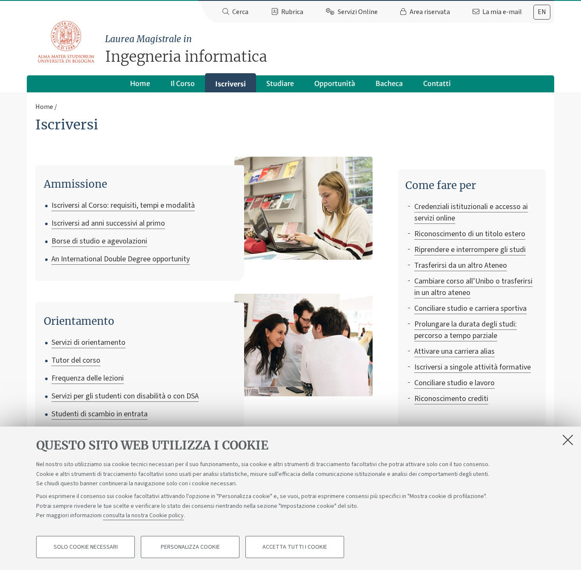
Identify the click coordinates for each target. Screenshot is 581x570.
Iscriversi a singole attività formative (472, 367)
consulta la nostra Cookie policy (143, 515)
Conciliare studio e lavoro (454, 383)
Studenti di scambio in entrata (99, 414)
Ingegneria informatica (186, 50)
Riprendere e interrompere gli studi (470, 249)
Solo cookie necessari (86, 547)
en (542, 12)
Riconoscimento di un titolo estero (469, 234)
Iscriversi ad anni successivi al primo (108, 223)
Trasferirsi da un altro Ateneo (460, 265)
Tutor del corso (75, 360)
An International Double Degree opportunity (120, 259)
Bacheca (389, 83)
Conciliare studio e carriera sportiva (470, 308)
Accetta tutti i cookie (294, 547)
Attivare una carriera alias (454, 351)
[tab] (541, 12)
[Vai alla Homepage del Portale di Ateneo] (66, 42)
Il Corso (183, 83)
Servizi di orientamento (88, 342)
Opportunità (334, 83)
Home (140, 83)
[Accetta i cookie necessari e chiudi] (568, 440)
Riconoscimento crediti (451, 398)
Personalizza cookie (190, 547)
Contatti (437, 83)
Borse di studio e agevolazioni (99, 241)
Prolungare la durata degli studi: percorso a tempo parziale (465, 330)
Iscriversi (230, 84)
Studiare (280, 83)
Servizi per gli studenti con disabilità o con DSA (125, 396)
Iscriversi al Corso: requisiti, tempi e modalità (123, 205)
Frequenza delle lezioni (87, 378)
